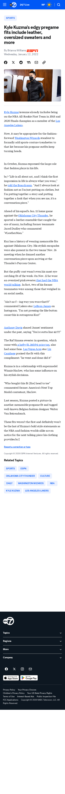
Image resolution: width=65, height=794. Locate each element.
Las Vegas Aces (32, 349)
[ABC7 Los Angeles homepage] (13, 4)
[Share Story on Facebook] (5, 62)
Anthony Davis (13, 327)
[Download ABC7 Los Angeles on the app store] (11, 678)
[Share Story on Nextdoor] (29, 62)
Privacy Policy (9, 690)
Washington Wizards (27, 138)
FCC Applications (10, 700)
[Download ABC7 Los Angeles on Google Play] (29, 678)
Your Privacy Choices (27, 690)
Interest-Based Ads (25, 697)
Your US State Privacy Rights (39, 693)
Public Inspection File (46, 697)
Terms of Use (8, 697)
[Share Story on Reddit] (21, 62)
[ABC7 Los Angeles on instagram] (22, 669)
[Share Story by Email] (36, 62)
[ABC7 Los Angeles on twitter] (14, 669)
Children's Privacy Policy (13, 693)
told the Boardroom (20, 185)
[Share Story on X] (13, 62)
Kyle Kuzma (11, 112)
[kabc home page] (8, 621)
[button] (4, 4)
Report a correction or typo (17, 447)
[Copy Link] (44, 62)
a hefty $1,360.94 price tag (33, 344)
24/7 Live (24, 4)
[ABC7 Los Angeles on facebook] (6, 669)
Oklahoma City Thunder (33, 215)
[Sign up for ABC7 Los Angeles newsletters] (30, 669)
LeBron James (42, 306)
